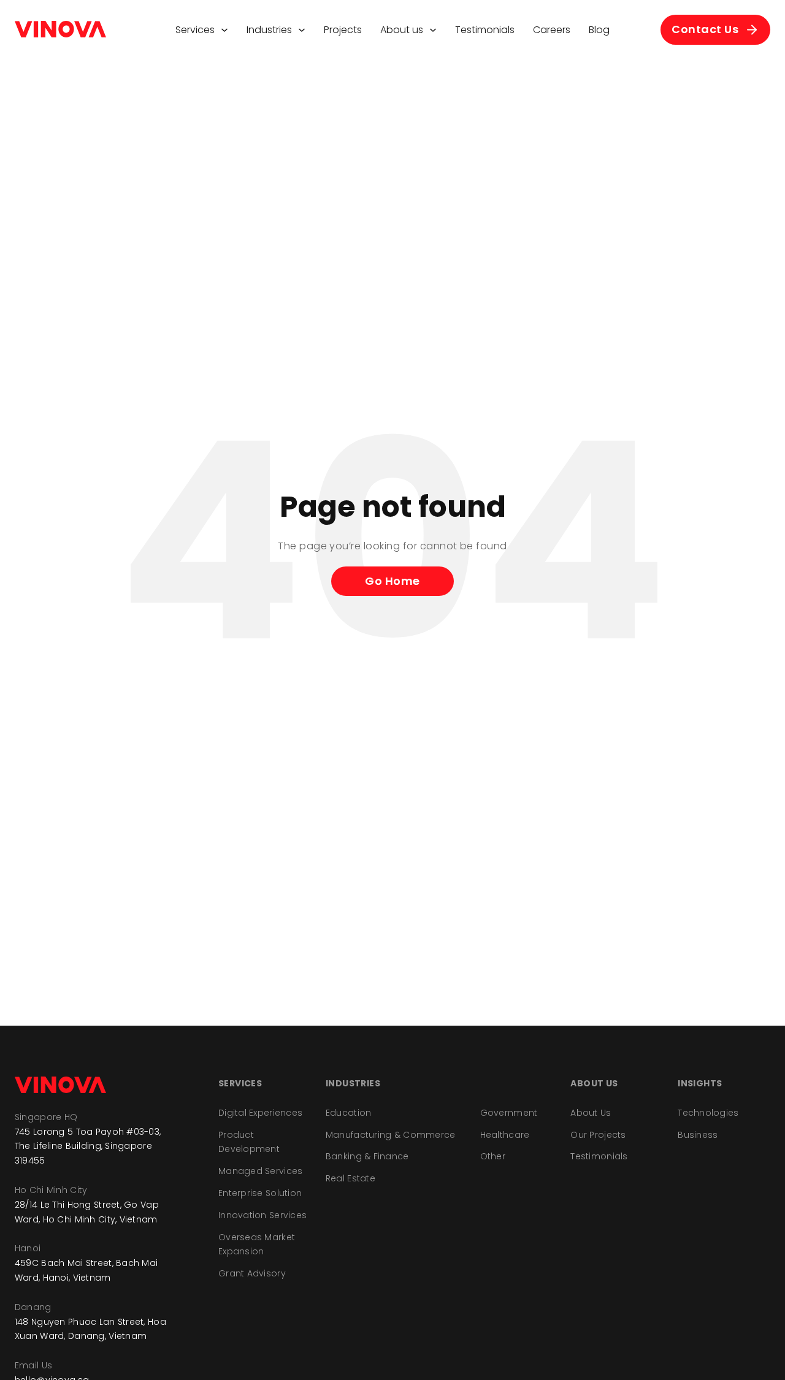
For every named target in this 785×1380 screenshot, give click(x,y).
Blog (599, 30)
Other (492, 1156)
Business (698, 1135)
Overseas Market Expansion (256, 1244)
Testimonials (485, 30)
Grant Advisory (252, 1273)
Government (509, 1113)
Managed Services (260, 1171)
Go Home (392, 581)
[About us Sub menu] (433, 30)
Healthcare (505, 1135)
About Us (590, 1113)
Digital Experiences (260, 1113)
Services (195, 30)
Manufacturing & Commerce (391, 1135)
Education (349, 1113)
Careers (551, 30)
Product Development (249, 1142)
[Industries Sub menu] (301, 30)
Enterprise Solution (260, 1193)
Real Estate (350, 1178)
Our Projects (598, 1135)
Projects (343, 30)
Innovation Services (262, 1215)
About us (401, 30)
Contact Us (705, 29)
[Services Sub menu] (224, 30)
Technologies (708, 1113)
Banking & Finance (367, 1156)
